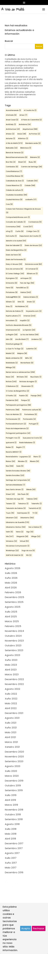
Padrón (23, 395)
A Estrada (11, 115)
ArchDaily (11, 124)
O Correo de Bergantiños (17, 391)
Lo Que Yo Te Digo (14, 349)
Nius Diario (35, 377)
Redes (9, 447)
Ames (23, 115)
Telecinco (23, 503)
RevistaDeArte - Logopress (18, 456)
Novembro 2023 (14, 640)
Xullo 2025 (11, 611)
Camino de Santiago (31, 167)
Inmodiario (11, 320)
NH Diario (22, 377)
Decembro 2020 (14, 751)
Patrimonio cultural (31, 410)
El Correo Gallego (15, 273)
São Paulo (23, 494)
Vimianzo (11, 541)
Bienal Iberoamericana (16, 157)
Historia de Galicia (14, 311)
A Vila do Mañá (14, 143)
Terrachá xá (35, 508)
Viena (19, 532)
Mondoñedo (27, 363)
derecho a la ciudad (16, 241)
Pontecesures (13, 419)
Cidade (30, 185)
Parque (25, 400)
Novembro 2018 (14, 809)
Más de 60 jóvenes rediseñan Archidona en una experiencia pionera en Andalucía (20, 94)
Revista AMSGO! (13, 452)
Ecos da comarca (14, 269)
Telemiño (36, 503)
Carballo (32, 181)
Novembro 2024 (14, 631)
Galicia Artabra (30, 297)
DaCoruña (11, 236)
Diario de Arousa (33, 245)
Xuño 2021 (11, 727)
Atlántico (23, 138)
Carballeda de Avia (15, 181)
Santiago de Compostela (18, 480)
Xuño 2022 (11, 698)
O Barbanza (12, 386)
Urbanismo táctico (16, 527)
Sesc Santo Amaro (14, 489)
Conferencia (35, 222)
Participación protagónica (18, 405)
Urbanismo (27, 517)
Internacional (13, 330)
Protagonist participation (18, 433)
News (10, 377)
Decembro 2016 (14, 872)
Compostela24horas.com (18, 217)
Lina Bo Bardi (22, 339)
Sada (20, 466)
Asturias (10, 138)
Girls (21, 302)
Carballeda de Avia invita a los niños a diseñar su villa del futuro (22, 60)
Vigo (29, 532)
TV (34, 513)
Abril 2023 (11, 669)
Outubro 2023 (13, 645)
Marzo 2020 (12, 775)
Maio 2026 (11, 582)
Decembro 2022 (14, 679)
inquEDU (25, 320)
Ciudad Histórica (14, 199)
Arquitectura (30, 129)
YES (29, 555)
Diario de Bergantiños (16, 250)
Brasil (22, 162)
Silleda (31, 489)
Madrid (10, 353)
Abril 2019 (10, 800)
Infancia (30, 316)
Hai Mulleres (21, 306)
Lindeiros (36, 339)
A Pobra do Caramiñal (31, 120)
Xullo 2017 (10, 858)
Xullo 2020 (11, 771)
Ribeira (34, 461)
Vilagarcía (22, 536)
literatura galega (14, 344)
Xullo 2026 (11, 573)
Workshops (12, 550)
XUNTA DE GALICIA (14, 555)
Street (10, 494)
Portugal (33, 424)
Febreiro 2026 (13, 592)
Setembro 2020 (14, 761)
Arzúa (21, 134)
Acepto (25, 928)
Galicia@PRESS (13, 297)
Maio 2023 (11, 664)
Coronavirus (13, 226)
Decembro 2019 (14, 780)
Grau (9, 306)
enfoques (26, 278)
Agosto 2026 (12, 568)
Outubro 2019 (13, 785)
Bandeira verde (33, 143)
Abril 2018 (10, 838)
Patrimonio (12, 410)
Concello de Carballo (16, 222)
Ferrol (9, 287)
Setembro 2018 (14, 819)
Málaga (10, 367)
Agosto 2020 (12, 766)
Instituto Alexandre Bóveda (18, 325)
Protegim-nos (13, 438)
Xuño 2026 (11, 578)
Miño (28, 358)
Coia (9, 204)
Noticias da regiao (28, 381)
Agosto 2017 (12, 853)
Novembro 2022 (14, 684)
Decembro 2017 (14, 843)
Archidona (25, 124)
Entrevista (11, 283)
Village (35, 536)
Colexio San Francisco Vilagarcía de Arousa (23, 211)
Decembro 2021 (14, 713)
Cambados (12, 167)
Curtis (19, 231)
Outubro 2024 (13, 635)
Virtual (24, 541)
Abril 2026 (11, 587)
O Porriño (11, 395)
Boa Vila (11, 162)
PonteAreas (30, 414)
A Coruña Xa (30, 110)
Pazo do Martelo (14, 414)
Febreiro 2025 (13, 626)
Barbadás (12, 148)
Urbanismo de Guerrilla (17, 522)
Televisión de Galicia (16, 508)
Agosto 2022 (12, 689)
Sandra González (15, 475)
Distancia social (33, 264)
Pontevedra (29, 419)
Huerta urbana (13, 316)
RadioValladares (27, 442)
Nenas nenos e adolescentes (20, 372)
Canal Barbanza (14, 171)
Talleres (31, 499)
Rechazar (38, 928)
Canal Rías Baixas (14, 176)
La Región (12, 334)
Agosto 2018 (12, 824)
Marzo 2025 (12, 621)
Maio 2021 (10, 732)
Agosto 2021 (12, 718)
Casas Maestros (14, 185)
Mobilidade (12, 363)
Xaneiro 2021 (12, 747)
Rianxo (10, 461)
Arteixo (10, 134)
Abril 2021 (10, 737)
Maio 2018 (10, 833)
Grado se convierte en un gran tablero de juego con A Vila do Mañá (24, 78)
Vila (10, 536)
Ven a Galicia (35, 527)
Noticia (11, 381)
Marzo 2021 (11, 742)
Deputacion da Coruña (30, 236)
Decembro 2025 (14, 597)
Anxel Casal (12, 120)
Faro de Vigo (27, 283)
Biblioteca (25, 148)
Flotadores (12, 292)
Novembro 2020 (14, 756)
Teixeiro (10, 503)
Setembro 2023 (14, 650)
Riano (37, 456)
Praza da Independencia (17, 428)
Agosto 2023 (12, 655)
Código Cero (32, 231)
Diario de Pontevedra (16, 259)
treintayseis (23, 513)
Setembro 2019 (14, 790)
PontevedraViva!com (16, 424)
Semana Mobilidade (15, 485)
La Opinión (29, 330)
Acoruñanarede (13, 110)
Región (20, 447)
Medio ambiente (14, 358)
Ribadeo (22, 461)
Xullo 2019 (10, 795)
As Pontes (34, 134)
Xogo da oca (28, 550)
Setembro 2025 (14, 602)
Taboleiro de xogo (15, 499)
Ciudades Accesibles (16, 195)
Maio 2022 (11, 703)
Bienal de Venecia (14, 152)
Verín (9, 532)
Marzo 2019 (11, 804)
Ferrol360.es (22, 287)
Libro (9, 339)
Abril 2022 (11, 708)
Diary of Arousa (14, 264)
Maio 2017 (10, 867)
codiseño (31, 199)
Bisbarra (35, 157)
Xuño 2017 (11, 862)
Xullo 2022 (11, 693)
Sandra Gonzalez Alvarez (18, 471)
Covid (28, 226)
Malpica (22, 353)
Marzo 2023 (12, 674)
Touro (10, 513)
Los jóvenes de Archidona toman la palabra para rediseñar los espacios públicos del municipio (24, 85)
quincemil (11, 442)
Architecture (13, 129)
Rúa (10, 466)
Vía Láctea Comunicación (17, 546)
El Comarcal (32, 269)
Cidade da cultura (14, 190)
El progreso (12, 278)
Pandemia (12, 400)
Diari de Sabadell (14, 245)
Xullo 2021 (10, 722)
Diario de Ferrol (13, 255)
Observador (27, 386)
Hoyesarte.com (34, 311)
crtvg (9, 231)
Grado (31, 302)
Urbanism (12, 517)
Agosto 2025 (12, 607)
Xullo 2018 (10, 829)
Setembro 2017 (14, 848)
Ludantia (31, 349)
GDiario (10, 302)
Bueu (32, 162)
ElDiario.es (32, 273)
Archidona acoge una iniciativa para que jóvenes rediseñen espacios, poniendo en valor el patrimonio (21, 69)
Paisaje (36, 395)
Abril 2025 (11, 616)
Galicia (25, 292)
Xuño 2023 (11, 660)
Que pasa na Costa (32, 438)
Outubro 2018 (13, 814)
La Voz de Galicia (29, 334)
